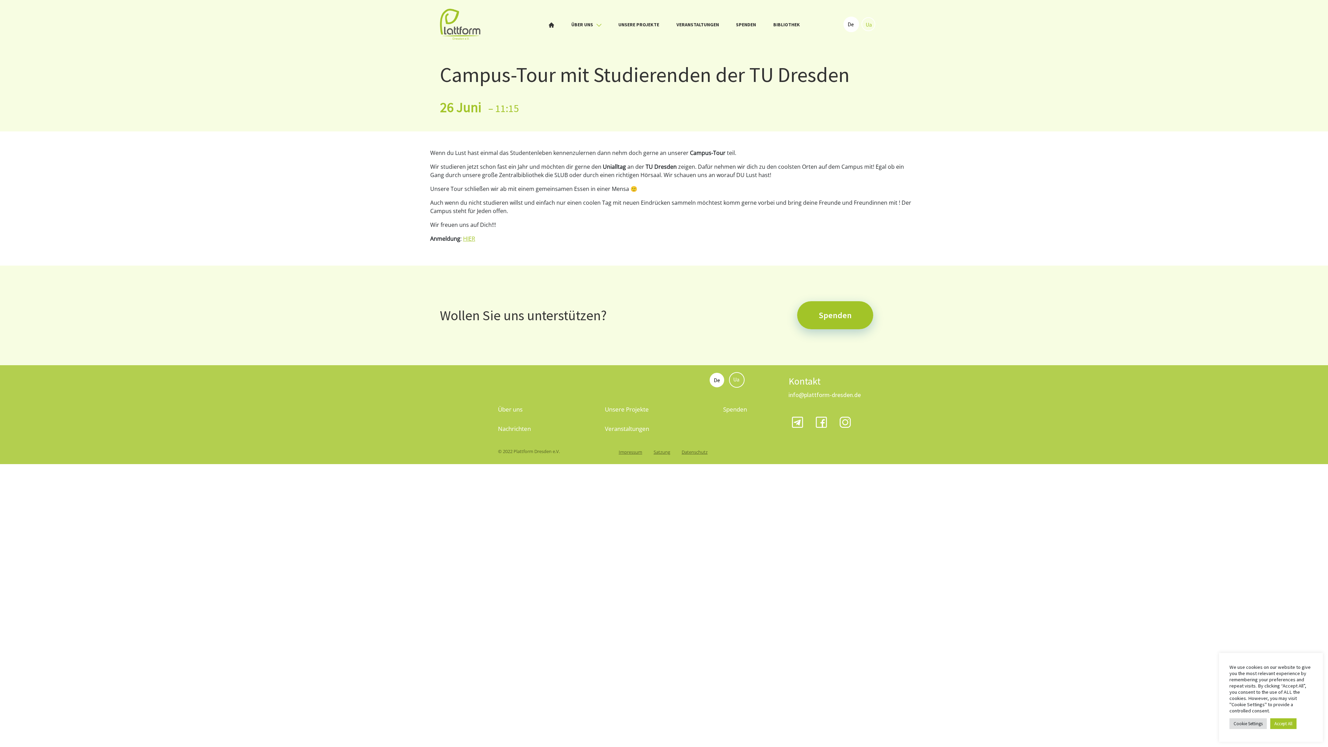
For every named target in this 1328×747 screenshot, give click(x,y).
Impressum (630, 452)
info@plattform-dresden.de (824, 395)
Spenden (746, 24)
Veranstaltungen (697, 24)
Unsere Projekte (638, 24)
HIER (469, 238)
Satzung (662, 452)
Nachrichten (514, 429)
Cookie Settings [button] (1248, 724)
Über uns (582, 24)
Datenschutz (695, 452)
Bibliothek (786, 24)
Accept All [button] (1283, 724)
